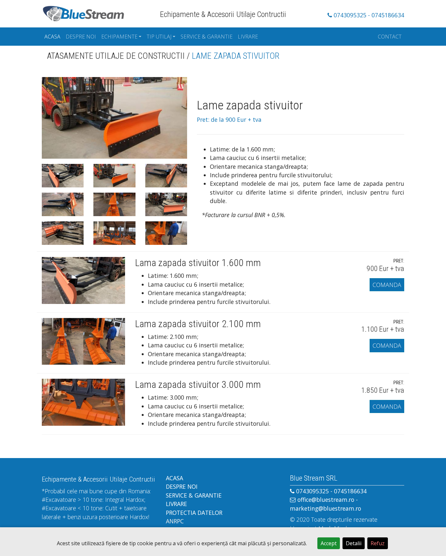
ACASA (52, 36)
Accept (329, 543)
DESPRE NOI (81, 36)
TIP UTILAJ (159, 36)
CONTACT (390, 36)
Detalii (353, 543)
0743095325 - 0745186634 (368, 15)
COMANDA (387, 285)
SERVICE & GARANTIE (206, 36)
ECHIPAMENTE (119, 36)
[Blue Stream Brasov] (83, 13)
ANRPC (175, 521)
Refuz (378, 543)
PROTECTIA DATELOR (194, 512)
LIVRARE (248, 36)
